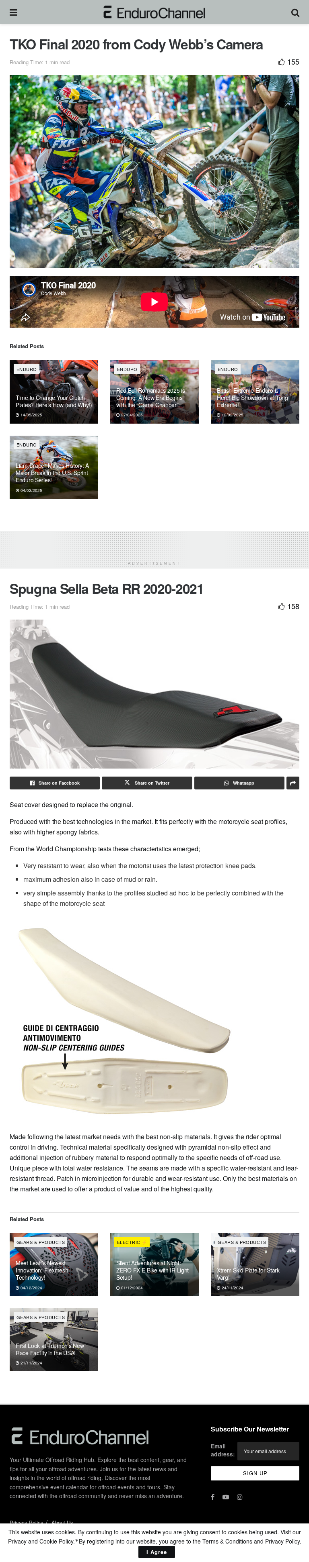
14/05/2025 (30, 415)
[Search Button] (295, 12)
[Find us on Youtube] (225, 1497)
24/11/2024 (231, 1288)
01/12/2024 (131, 1288)
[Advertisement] (154, 543)
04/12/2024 (30, 1288)
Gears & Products (40, 1242)
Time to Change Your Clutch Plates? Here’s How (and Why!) (54, 401)
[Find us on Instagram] (240, 1497)
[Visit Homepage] (154, 12)
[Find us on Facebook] (212, 1497)
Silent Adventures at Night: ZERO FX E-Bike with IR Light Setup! (152, 1270)
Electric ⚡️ (132, 1242)
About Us (62, 1522)
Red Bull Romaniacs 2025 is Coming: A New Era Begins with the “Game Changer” (150, 397)
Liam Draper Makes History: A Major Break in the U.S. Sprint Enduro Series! (52, 472)
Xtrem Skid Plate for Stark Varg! (248, 1273)
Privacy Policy (26, 1522)
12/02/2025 (231, 415)
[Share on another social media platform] (292, 783)
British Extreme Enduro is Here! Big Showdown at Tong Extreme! (252, 397)
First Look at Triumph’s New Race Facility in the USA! (50, 1349)
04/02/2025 (30, 490)
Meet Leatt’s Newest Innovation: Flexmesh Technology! (42, 1270)
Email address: (223, 1450)
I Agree (156, 1552)
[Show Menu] (13, 12)
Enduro (26, 369)
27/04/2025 (131, 415)
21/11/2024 (30, 1363)
